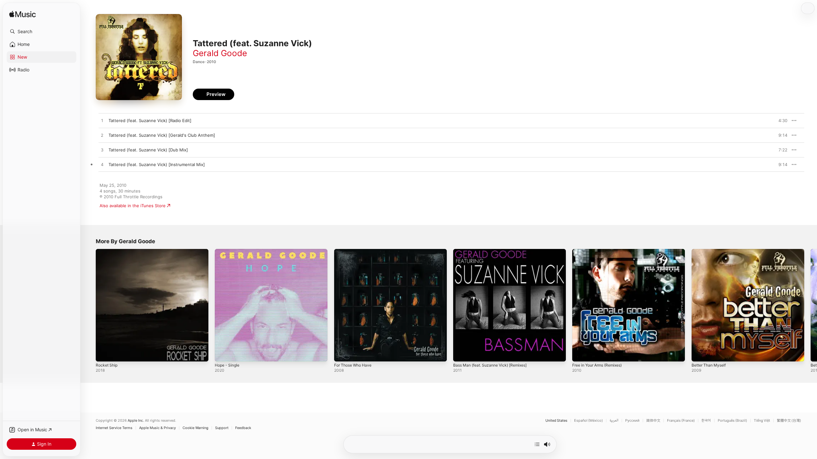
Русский (632, 420)
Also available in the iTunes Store (133, 205)
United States (556, 420)
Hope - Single (228, 251)
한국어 (706, 420)
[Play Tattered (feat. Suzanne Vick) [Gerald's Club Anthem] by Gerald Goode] (102, 135)
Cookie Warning (195, 428)
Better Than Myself (711, 251)
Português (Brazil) (732, 420)
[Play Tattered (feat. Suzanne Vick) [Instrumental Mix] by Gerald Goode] (102, 165)
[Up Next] (537, 444)
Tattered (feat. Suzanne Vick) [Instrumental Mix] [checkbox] (157, 164)
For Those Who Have (355, 251)
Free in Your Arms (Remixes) (600, 251)
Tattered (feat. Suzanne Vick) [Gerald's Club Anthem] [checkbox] (162, 135)
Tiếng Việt (762, 420)
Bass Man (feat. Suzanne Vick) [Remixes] (494, 251)
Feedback (243, 428)
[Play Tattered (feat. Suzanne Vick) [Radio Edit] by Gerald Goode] (102, 121)
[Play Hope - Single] (223, 353)
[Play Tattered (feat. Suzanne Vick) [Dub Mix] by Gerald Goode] (102, 150)
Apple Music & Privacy (157, 428)
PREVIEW (780, 120)
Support (222, 428)
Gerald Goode (220, 53)
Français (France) (681, 420)
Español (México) (588, 420)
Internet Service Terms (114, 428)
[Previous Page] (89, 305)
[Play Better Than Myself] (699, 353)
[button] (41, 31)
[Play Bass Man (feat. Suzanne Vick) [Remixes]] (461, 353)
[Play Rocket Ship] (104, 353)
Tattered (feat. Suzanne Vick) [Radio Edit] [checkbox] (150, 120)
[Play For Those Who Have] (342, 353)
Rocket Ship (107, 251)
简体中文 (653, 420)
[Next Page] (810, 305)
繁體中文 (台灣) (789, 420)
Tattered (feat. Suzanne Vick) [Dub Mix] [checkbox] (148, 149)
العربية (614, 420)
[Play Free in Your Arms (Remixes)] (580, 353)
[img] (22, 14)
